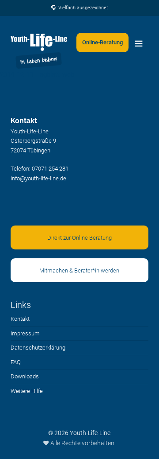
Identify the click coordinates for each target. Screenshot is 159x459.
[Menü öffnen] (138, 42)
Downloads (25, 376)
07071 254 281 (50, 168)
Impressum (25, 333)
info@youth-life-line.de (38, 178)
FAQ (16, 362)
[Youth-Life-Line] (39, 42)
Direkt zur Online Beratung (79, 237)
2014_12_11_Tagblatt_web (37, 74)
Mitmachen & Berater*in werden (79, 270)
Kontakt (20, 318)
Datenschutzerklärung (38, 347)
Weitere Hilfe (27, 391)
